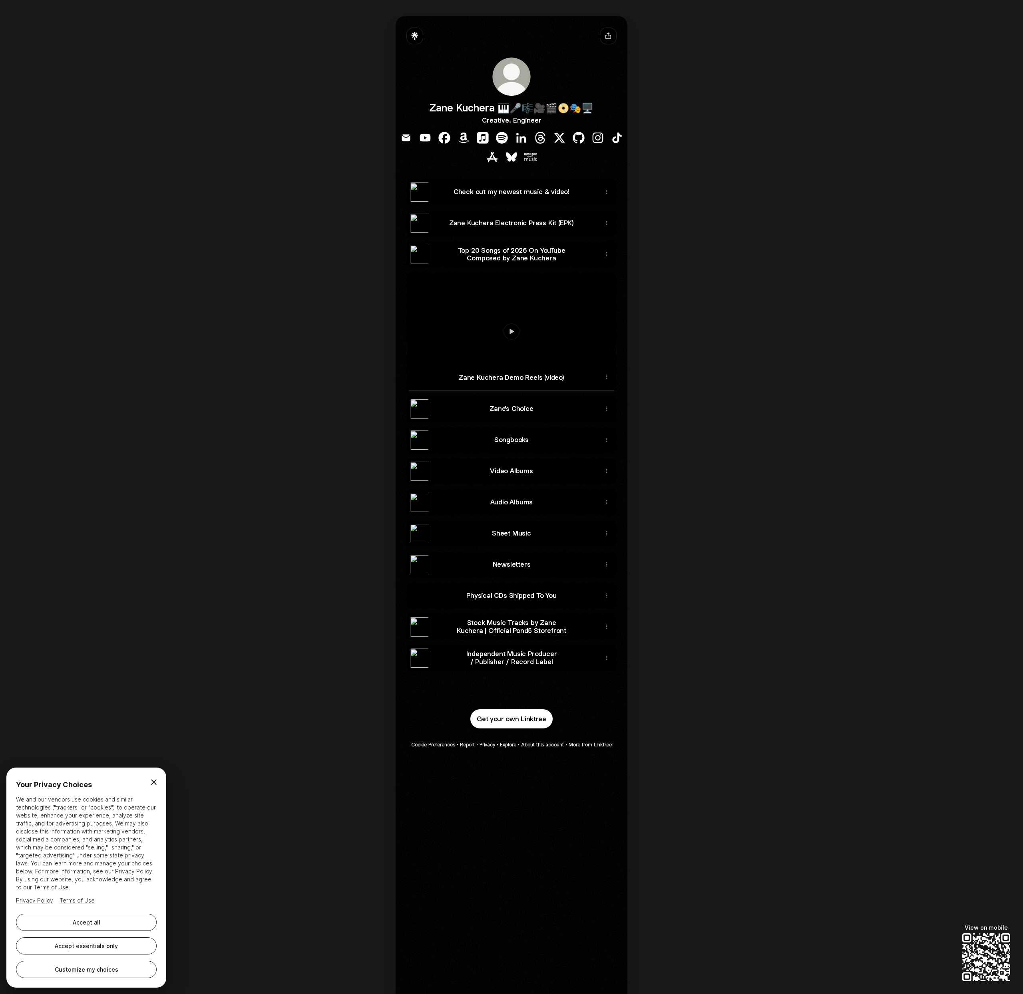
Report (467, 744)
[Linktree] (415, 36)
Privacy (487, 744)
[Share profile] (608, 36)
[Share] (606, 192)
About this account (542, 744)
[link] (406, 137)
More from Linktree (590, 744)
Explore (508, 744)
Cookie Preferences (433, 744)
